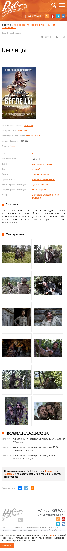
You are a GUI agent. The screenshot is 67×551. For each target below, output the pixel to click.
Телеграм (9, 474)
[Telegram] (26, 488)
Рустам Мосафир (40, 184)
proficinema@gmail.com (51, 514)
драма (49, 164)
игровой (36, 169)
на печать (57, 37)
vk (63, 16)
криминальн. (38, 164)
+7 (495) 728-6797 (51, 510)
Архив (12, 146)
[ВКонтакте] (20, 488)
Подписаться (34, 16)
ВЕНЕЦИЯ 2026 (21, 25)
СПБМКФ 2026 (38, 25)
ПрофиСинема (7, 33)
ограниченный (33, 136)
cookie (51, 535)
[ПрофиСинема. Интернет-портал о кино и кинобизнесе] (14, 6)
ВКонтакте (50, 471)
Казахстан (45, 174)
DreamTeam (22, 131)
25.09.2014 (28, 125)
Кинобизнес (9, 27)
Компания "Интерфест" (43, 179)
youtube (52, 16)
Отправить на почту (64, 36)
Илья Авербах (39, 189)
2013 (34, 153)
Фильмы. (17, 33)
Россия (35, 174)
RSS (47, 16)
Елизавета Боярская (42, 195)
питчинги (53, 25)
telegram (57, 16)
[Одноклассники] (32, 488)
